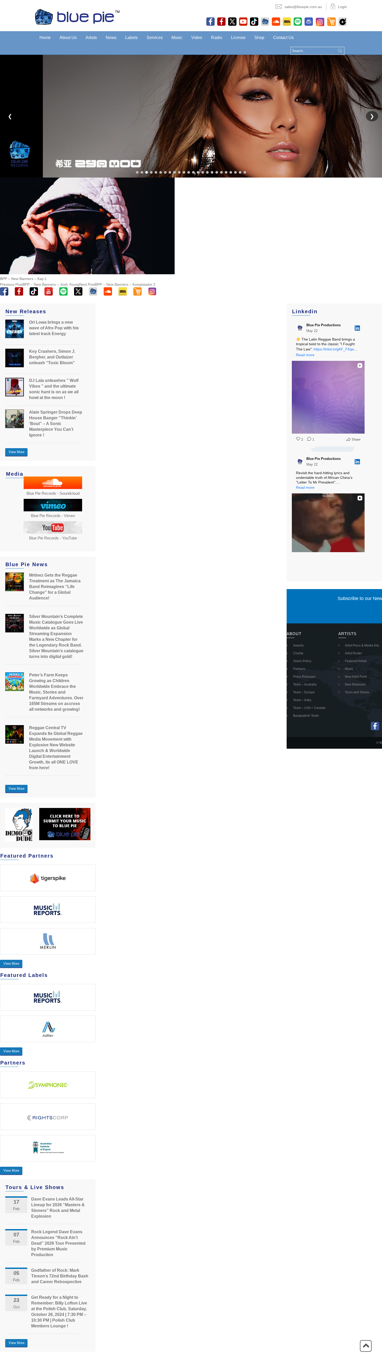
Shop (259, 37)
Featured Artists (356, 661)
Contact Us (283, 37)
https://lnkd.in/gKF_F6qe (334, 349)
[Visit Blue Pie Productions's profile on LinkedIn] (300, 328)
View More (16, 452)
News (111, 37)
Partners (299, 669)
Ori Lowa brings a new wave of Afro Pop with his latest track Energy (54, 328)
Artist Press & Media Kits (362, 645)
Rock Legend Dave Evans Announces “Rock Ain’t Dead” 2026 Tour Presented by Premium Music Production (58, 1243)
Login (342, 7)
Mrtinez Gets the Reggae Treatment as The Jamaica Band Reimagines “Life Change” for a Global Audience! (55, 586)
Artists (91, 37)
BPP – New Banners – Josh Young (39, 284)
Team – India (302, 700)
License (238, 37)
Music (177, 37)
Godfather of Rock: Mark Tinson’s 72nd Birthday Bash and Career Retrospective (59, 1276)
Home (45, 37)
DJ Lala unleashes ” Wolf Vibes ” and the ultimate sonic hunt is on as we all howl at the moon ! (53, 389)
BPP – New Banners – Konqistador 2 (117, 284)
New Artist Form (356, 676)
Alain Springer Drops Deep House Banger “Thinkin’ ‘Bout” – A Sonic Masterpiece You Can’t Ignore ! (55, 423)
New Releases (355, 684)
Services (155, 37)
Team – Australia (305, 684)
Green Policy (302, 661)
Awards (298, 645)
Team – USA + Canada (309, 708)
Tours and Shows (357, 692)
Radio (216, 37)
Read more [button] (305, 355)
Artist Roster (353, 653)
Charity (298, 653)
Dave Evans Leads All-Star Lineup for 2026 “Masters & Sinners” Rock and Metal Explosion (58, 1207)
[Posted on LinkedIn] (357, 328)
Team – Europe (304, 692)
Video (196, 37)
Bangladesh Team (306, 715)
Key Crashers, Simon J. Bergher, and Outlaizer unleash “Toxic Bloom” (52, 357)
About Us (68, 37)
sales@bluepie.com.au (303, 7)
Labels (131, 37)
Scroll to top (366, 1346)
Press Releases (304, 676)
